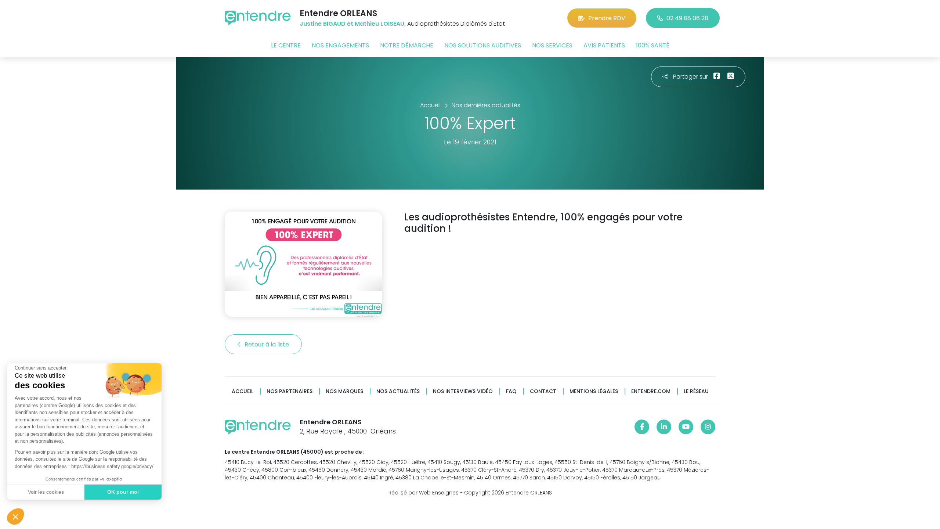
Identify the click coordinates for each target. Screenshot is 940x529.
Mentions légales (594, 391)
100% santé (652, 45)
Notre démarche (406, 45)
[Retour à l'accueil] (258, 17)
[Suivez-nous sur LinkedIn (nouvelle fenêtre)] (664, 427)
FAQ (511, 391)
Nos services (552, 45)
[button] (15, 516)
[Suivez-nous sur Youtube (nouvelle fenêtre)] (686, 427)
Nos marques (344, 391)
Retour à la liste (267, 344)
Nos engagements (340, 45)
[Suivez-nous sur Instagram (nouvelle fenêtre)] (708, 427)
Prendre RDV (606, 18)
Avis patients (604, 45)
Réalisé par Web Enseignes (423, 492)
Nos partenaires (289, 391)
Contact (543, 391)
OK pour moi (123, 492)
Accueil (242, 391)
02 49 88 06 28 (687, 18)
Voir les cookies (46, 492)
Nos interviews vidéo (463, 391)
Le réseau (696, 391)
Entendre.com (650, 391)
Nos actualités (398, 391)
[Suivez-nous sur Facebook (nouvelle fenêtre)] (641, 427)
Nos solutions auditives (482, 45)
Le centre (286, 45)
